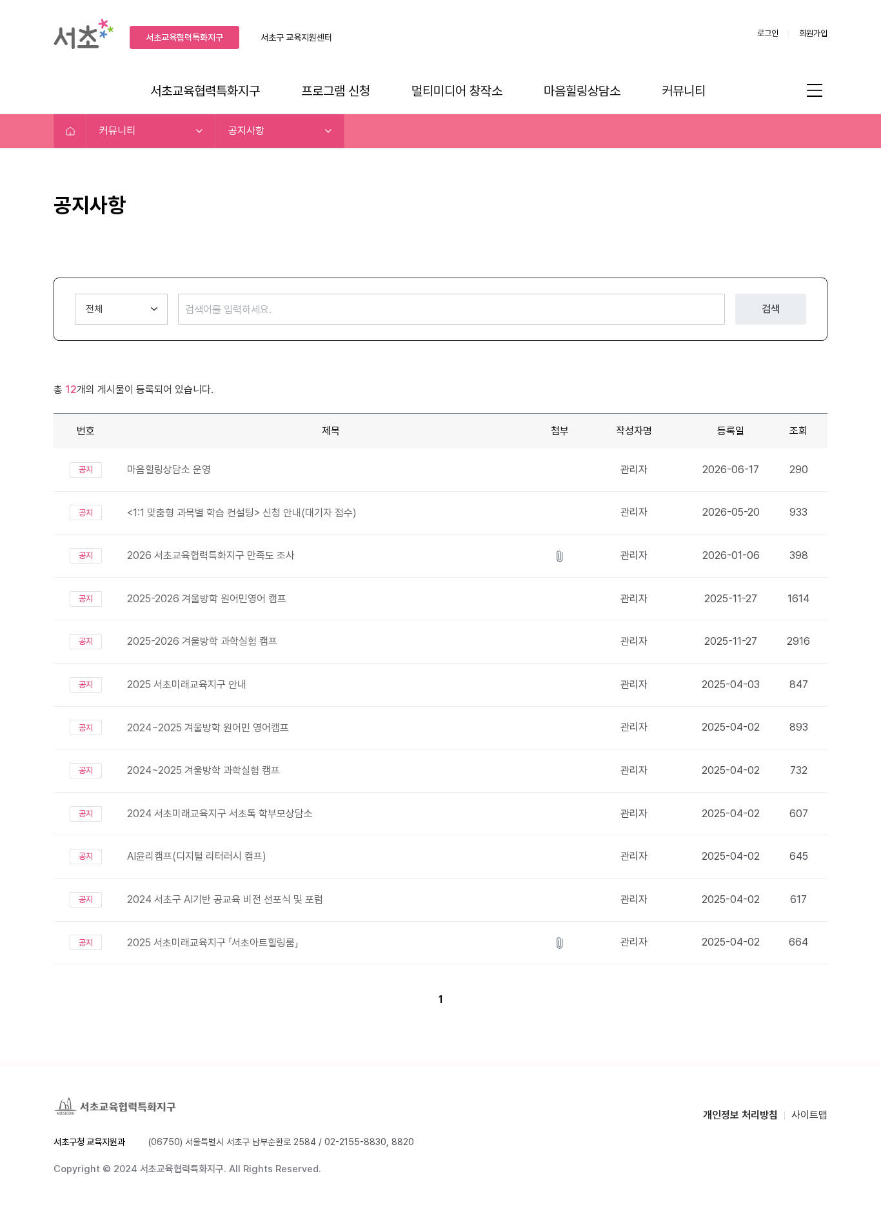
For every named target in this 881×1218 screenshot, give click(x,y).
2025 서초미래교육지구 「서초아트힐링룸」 (212, 943)
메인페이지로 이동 (70, 131)
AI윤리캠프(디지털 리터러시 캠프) (196, 856)
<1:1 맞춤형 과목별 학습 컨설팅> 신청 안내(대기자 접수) (242, 513)
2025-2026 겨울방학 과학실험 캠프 (202, 641)
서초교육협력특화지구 (184, 37)
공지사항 (246, 131)
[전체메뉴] (814, 90)
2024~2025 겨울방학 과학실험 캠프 (203, 770)
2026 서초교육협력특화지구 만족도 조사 (211, 555)
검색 (771, 309)
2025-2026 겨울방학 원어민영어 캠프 (206, 599)
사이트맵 (809, 1115)
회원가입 (813, 33)
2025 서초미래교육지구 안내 (186, 684)
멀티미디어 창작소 (456, 91)
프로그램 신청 (335, 91)
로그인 (767, 33)
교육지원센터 (296, 37)
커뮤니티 (684, 91)
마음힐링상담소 (582, 91)
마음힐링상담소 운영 (169, 469)
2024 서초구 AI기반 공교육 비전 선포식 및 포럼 (225, 899)
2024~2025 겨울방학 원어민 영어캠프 (208, 728)
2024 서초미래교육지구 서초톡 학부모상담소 (220, 813)
